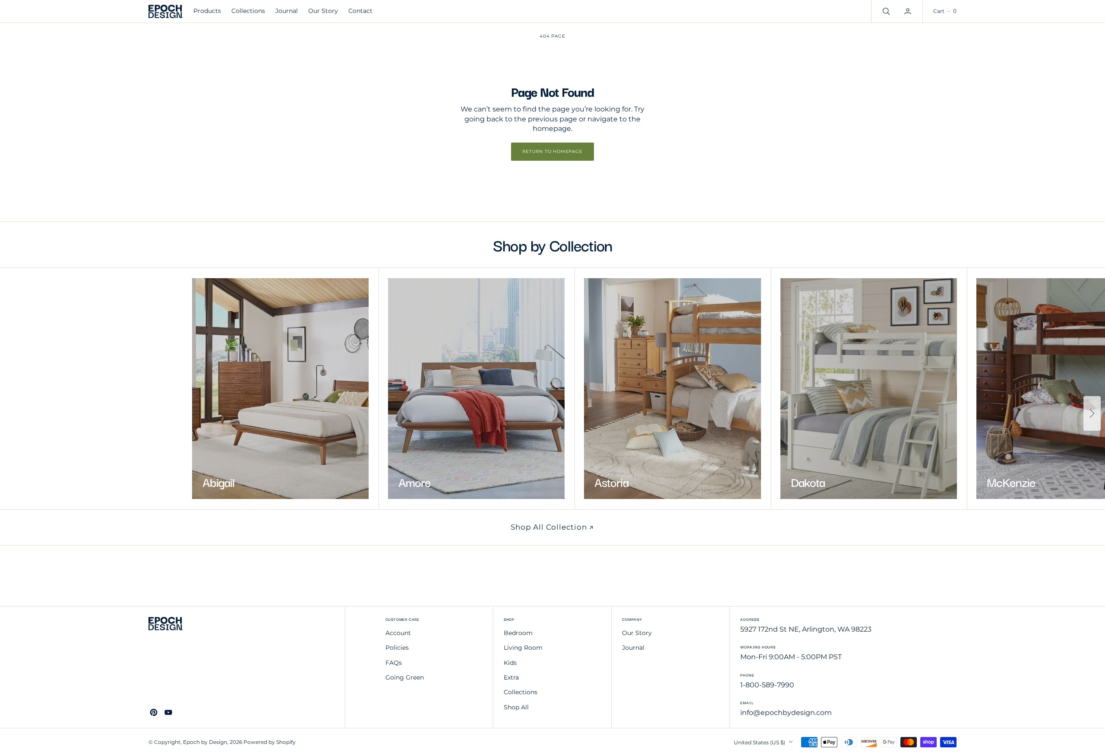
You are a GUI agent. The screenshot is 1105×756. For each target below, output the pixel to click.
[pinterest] (153, 712)
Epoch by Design (205, 742)
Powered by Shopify (269, 742)
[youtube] (168, 712)
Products (207, 11)
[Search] (885, 11)
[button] (908, 11)
